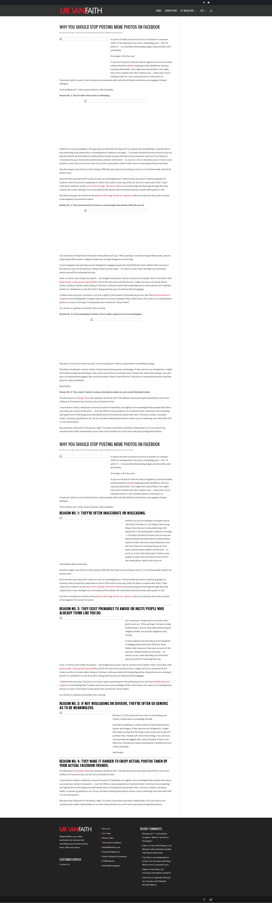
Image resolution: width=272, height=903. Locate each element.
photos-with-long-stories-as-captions (113, 195)
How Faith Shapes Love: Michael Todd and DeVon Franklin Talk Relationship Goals (157, 849)
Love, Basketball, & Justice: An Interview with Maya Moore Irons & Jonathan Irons (156, 861)
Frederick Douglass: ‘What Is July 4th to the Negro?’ (155, 837)
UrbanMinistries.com (111, 847)
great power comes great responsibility (78, 281)
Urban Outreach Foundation (114, 856)
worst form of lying (95, 186)
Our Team (106, 833)
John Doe (146, 877)
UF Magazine (187, 11)
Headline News (116, 450)
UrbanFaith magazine (111, 865)
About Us (106, 828)
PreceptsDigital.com (111, 852)
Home (159, 11)
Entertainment (116, 33)
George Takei (82, 397)
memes (130, 65)
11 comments (128, 450)
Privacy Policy (108, 838)
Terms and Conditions (111, 842)
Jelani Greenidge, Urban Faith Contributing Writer (80, 33)
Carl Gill (145, 857)
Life (202, 11)
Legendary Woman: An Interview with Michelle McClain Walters (156, 881)
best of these (116, 186)
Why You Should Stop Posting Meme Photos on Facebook (110, 27)
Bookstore (171, 11)
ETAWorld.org (108, 861)
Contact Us (65, 864)
